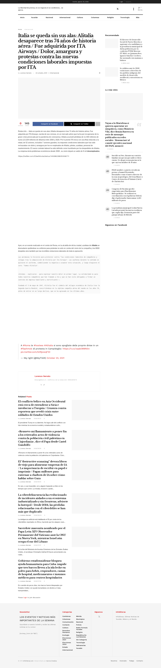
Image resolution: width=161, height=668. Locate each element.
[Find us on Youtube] (121, 9)
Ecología (65, 635)
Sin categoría (81, 640)
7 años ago (125, 82)
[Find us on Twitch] (129, 9)
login (25, 597)
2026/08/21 (37, 418)
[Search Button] (141, 1)
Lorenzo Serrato (26, 73)
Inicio (22, 17)
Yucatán (34, 17)
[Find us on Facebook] (113, 9)
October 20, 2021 (55, 358)
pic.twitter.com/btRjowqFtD (35, 352)
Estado (65, 647)
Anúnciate (29, 2)
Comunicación (67, 622)
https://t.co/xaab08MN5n (76, 348)
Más (137, 17)
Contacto (42, 2)
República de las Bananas (81, 636)
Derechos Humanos (66, 631)
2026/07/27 (37, 545)
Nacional (49, 17)
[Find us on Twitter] (118, 9)
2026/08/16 (37, 448)
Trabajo (35, 2)
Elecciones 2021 (66, 639)
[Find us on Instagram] (125, 9)
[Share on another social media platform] (97, 124)
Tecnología (124, 17)
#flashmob (26, 348)
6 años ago (125, 63)
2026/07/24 (37, 581)
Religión (110, 17)
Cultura (80, 17)
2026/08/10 (37, 482)
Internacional (65, 17)
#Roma (26, 345)
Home (20, 29)
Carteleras (66, 616)
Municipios (80, 619)
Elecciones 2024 (66, 643)
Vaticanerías (81, 645)
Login (121, 2)
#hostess (38, 345)
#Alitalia (48, 345)
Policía (78, 625)
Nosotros (21, 2)
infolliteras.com (28, 661)
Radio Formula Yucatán (81, 628)
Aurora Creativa (51, 661)
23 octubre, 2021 (41, 73)
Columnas (95, 17)
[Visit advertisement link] (80, 26)
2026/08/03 (37, 515)
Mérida (78, 616)
